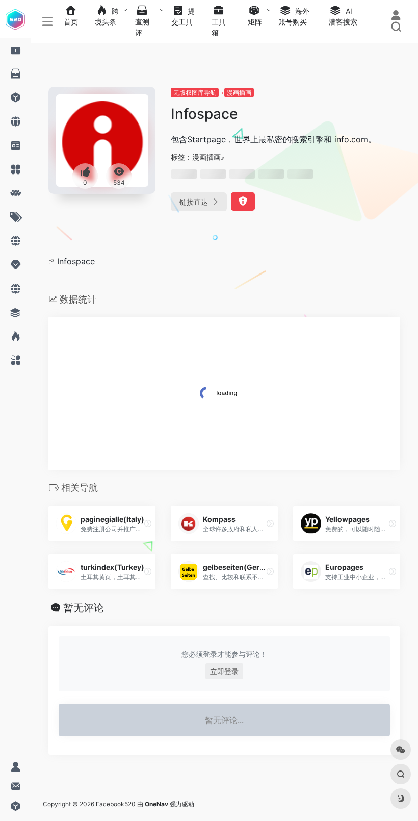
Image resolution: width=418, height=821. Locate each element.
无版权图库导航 (194, 92)
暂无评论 (83, 608)
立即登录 (224, 671)
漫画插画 (239, 92)
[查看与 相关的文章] (52, 261)
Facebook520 (116, 804)
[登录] (395, 16)
